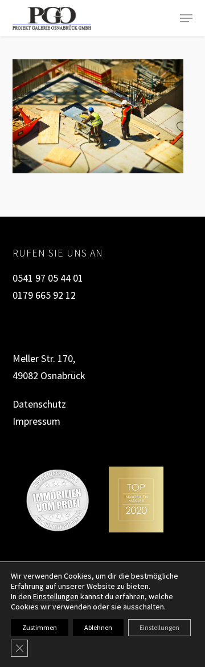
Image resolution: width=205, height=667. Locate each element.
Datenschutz (39, 403)
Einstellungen (56, 596)
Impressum (36, 421)
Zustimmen (39, 627)
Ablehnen (98, 627)
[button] (186, 18)
